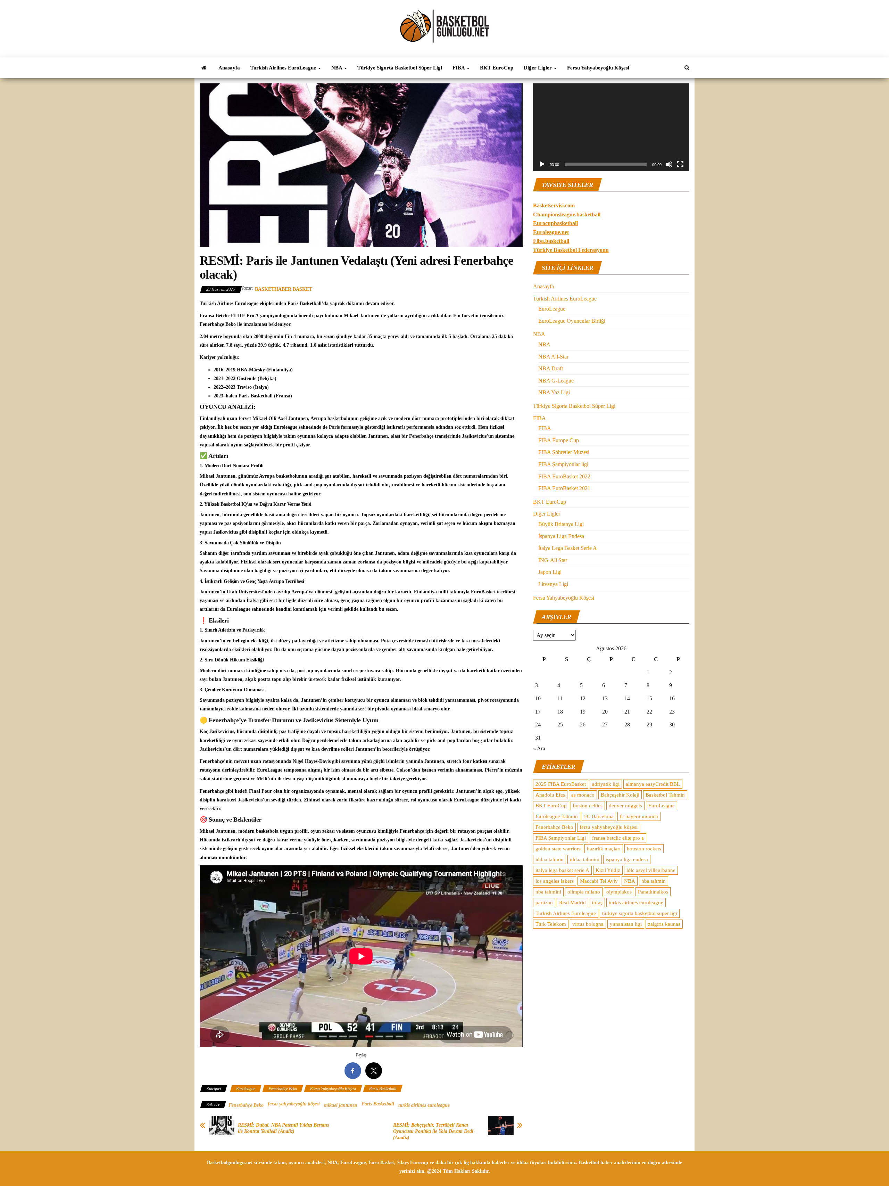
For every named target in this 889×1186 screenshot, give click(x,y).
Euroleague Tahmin (556, 816)
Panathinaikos (653, 892)
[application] (611, 127)
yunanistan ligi (626, 924)
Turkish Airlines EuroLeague (283, 68)
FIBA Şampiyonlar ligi (563, 464)
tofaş (597, 902)
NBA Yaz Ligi (554, 392)
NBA (337, 68)
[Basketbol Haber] (203, 67)
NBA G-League (556, 381)
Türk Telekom (550, 924)
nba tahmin (653, 881)
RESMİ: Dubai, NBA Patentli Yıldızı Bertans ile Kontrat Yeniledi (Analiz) (283, 1128)
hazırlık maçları (604, 848)
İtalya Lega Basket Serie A (567, 548)
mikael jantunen (340, 1105)
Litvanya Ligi (553, 584)
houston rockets (644, 848)
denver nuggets (625, 805)
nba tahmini (548, 892)
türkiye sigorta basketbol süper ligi (639, 913)
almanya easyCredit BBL (653, 784)
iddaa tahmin (549, 859)
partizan (544, 902)
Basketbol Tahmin (665, 795)
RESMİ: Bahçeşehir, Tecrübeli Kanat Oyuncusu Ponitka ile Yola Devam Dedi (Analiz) (433, 1131)
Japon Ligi (550, 572)
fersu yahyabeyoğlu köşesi (294, 1103)
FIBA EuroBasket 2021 (564, 488)
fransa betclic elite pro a (618, 838)
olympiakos (619, 892)
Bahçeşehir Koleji (620, 795)
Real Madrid (572, 902)
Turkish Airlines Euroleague (565, 913)
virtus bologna (588, 924)
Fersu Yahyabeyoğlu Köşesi (598, 68)
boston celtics (588, 805)
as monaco (583, 795)
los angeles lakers (554, 881)
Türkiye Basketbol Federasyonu (571, 250)
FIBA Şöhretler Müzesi (563, 452)
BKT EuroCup (496, 68)
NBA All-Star (553, 357)
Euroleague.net (551, 232)
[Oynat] (542, 164)
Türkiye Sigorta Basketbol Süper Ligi (399, 68)
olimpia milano (583, 892)
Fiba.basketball (551, 241)
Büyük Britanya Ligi (561, 524)
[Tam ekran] (680, 164)
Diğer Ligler (538, 68)
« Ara (539, 748)
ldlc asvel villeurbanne (650, 870)
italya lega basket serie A (562, 870)
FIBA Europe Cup (558, 440)
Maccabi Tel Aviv (599, 881)
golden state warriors (558, 848)
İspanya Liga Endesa (561, 536)
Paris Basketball (382, 1088)
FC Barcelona (599, 816)
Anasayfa (229, 68)
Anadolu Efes (550, 795)
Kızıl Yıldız (608, 870)
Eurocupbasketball (555, 223)
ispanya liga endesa (627, 859)
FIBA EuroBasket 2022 (564, 476)
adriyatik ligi (606, 784)
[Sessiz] (669, 164)
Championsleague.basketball (566, 214)
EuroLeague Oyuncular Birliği (571, 321)
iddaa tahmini (584, 859)
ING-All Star (552, 560)
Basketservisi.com (554, 205)
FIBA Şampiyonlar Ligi (560, 838)
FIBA (459, 68)
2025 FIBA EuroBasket (560, 784)
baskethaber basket (283, 289)
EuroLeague (551, 309)
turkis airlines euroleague (424, 1105)
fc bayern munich (639, 816)
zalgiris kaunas (664, 924)
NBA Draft (550, 368)
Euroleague (245, 1088)
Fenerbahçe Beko (282, 1088)
